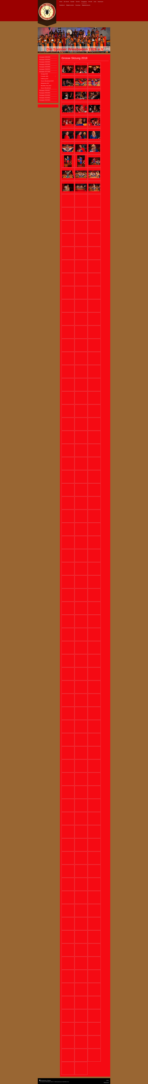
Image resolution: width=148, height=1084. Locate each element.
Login (107, 1080)
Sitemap (49, 1080)
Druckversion (44, 1080)
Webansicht (106, 1082)
